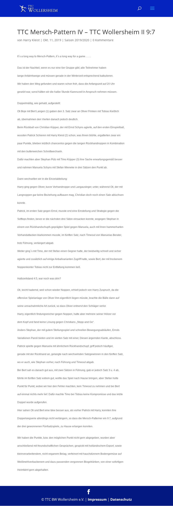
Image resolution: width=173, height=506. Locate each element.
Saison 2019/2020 (77, 40)
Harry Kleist (31, 40)
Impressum (97, 499)
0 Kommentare (103, 40)
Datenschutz (121, 499)
